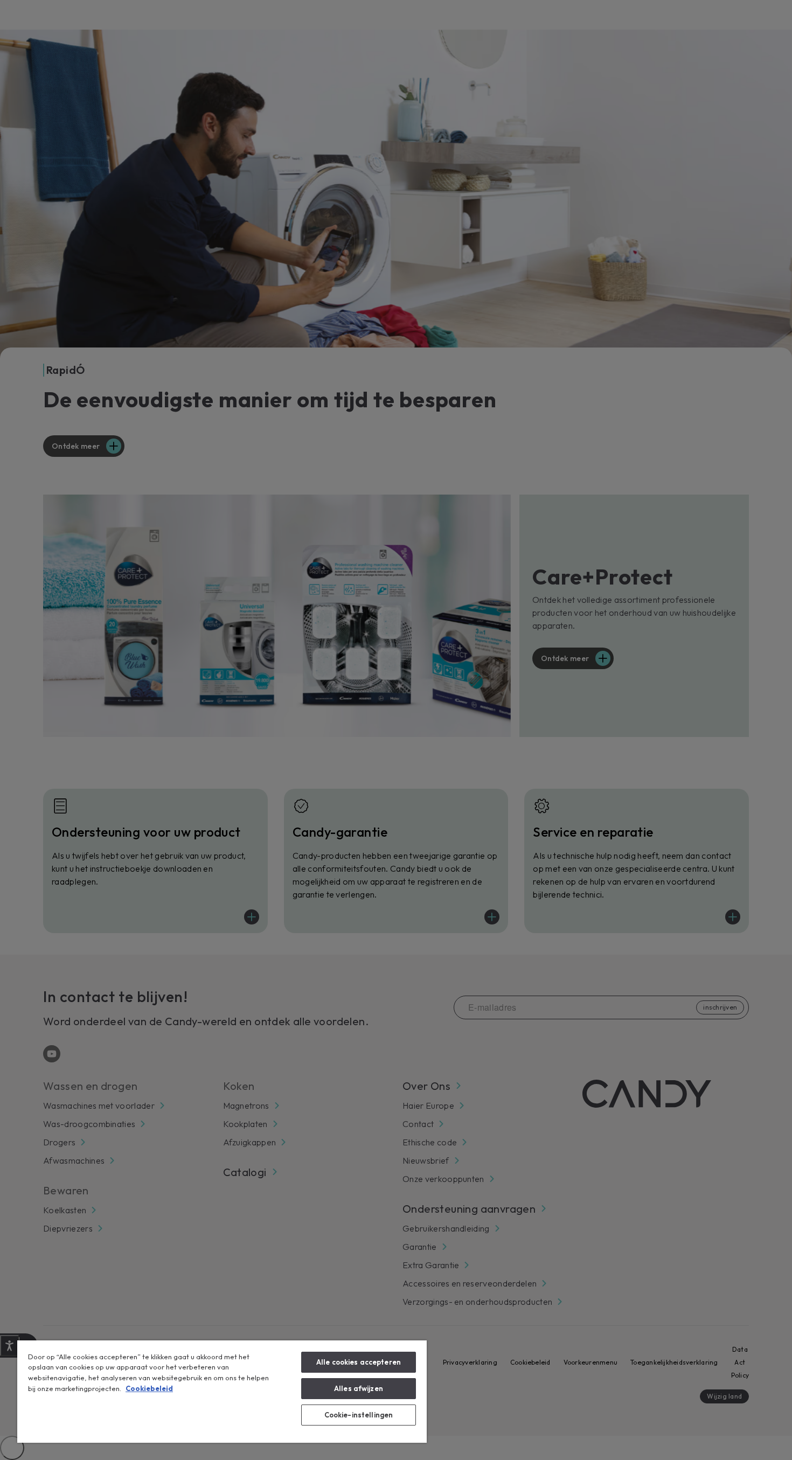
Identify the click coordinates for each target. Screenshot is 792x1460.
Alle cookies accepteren (358, 1362)
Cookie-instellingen (358, 1414)
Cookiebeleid (149, 1388)
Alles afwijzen (358, 1388)
